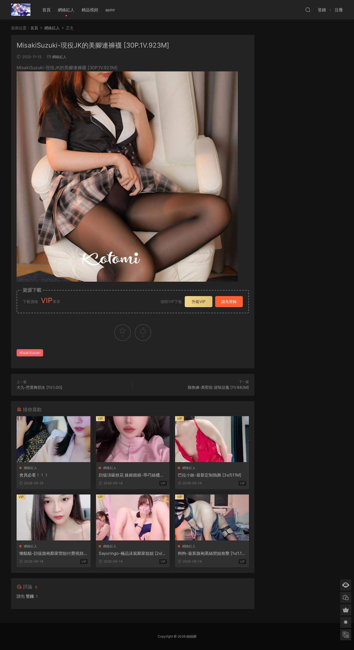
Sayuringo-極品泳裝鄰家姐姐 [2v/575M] (132, 553)
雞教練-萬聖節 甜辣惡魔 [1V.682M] (218, 387)
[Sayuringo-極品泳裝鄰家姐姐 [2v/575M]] (133, 517)
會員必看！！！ (33, 475)
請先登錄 (229, 301)
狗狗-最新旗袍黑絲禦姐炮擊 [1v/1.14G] (211, 553)
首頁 (46, 9)
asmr (110, 9)
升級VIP (198, 301)
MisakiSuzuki (29, 353)
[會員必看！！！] (53, 439)
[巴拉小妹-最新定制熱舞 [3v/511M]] (212, 439)
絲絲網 (20, 9)
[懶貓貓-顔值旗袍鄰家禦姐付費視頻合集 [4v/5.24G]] (53, 517)
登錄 (30, 596)
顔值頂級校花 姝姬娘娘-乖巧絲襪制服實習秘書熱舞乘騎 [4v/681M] (131, 475)
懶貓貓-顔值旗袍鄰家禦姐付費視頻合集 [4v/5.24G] (51, 553)
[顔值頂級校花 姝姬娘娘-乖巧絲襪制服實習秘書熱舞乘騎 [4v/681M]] (133, 439)
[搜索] (308, 9)
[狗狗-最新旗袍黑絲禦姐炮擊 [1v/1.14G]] (212, 517)
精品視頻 (90, 9)
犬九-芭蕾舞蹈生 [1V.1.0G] (39, 387)
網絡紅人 (66, 9)
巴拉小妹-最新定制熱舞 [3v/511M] (209, 475)
